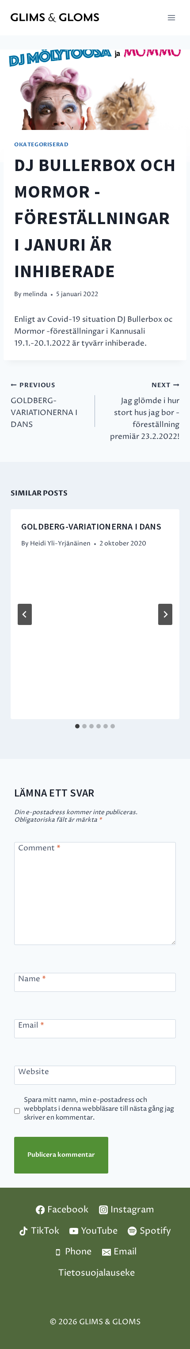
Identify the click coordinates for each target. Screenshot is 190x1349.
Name (32, 979)
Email (31, 1026)
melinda (35, 294)
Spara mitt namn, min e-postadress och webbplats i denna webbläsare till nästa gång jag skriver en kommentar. (99, 1109)
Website (33, 1072)
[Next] (165, 614)
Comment (39, 848)
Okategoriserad (41, 144)
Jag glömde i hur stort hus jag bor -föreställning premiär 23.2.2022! (144, 411)
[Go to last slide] (25, 614)
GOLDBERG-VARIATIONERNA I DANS (44, 405)
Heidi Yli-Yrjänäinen (60, 544)
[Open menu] (171, 17)
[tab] (77, 726)
